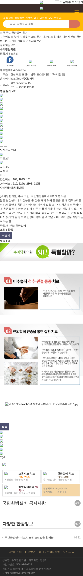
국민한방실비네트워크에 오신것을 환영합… (30, 537)
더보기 (6, 235)
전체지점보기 (34, 40)
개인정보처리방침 (49, 552)
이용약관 (30, 552)
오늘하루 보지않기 (71, 2)
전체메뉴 (77, 10)
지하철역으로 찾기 (31, 36)
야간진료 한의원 (52, 36)
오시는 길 (68, 552)
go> (77, 503)
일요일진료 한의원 (14, 40)
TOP (2, 457)
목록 (4, 426)
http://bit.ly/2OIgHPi (22, 78)
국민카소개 (15, 552)
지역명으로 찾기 (9, 36)
